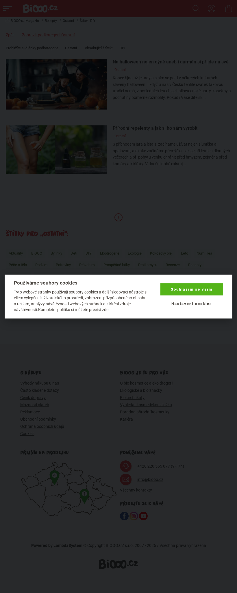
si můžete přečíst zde (89, 309)
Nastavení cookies (191, 304)
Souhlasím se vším (191, 289)
